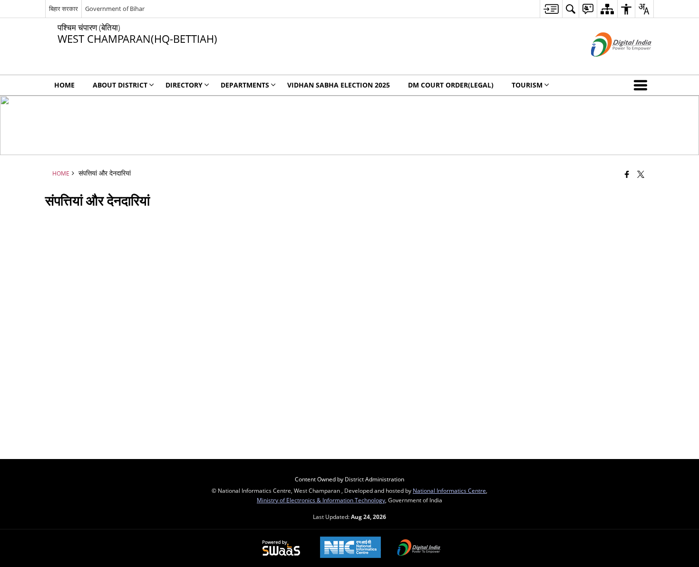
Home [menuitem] (64, 84)
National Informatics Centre (449, 490)
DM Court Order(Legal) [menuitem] (451, 84)
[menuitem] (551, 9)
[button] (642, 85)
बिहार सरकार (63, 8)
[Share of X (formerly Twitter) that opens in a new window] (641, 174)
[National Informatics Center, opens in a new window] (350, 548)
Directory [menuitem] (184, 84)
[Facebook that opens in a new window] (627, 174)
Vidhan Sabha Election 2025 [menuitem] (338, 84)
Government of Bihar (115, 8)
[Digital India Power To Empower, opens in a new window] (419, 548)
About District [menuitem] (120, 84)
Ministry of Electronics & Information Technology (321, 500)
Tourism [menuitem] (527, 84)
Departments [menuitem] (245, 84)
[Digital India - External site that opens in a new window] (609, 64)
